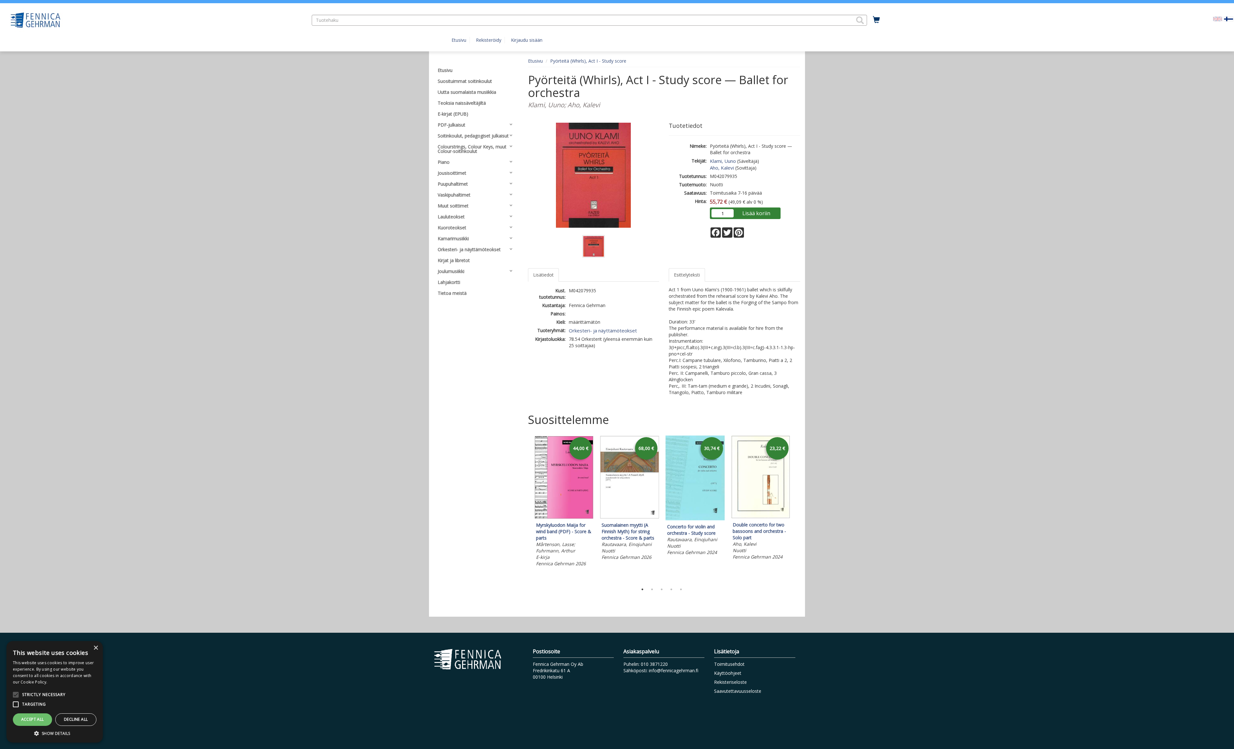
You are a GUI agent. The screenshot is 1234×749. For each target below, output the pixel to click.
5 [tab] (681, 589)
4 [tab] (671, 589)
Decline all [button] (76, 719)
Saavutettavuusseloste (737, 691)
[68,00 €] (629, 517)
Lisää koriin (756, 213)
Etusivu (459, 40)
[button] (860, 20)
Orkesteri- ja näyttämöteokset (603, 330)
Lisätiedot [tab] (543, 275)
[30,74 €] (695, 518)
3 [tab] (661, 589)
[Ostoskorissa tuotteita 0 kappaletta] (876, 19)
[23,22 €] (760, 517)
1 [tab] (642, 589)
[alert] (54, 692)
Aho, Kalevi (722, 167)
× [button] (95, 648)
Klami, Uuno (723, 161)
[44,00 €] (564, 517)
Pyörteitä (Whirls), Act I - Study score (588, 61)
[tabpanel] (564, 502)
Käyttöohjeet (727, 673)
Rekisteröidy (488, 40)
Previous (526, 508)
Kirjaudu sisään (526, 40)
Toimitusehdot (729, 664)
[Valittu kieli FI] (1228, 18)
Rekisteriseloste (730, 682)
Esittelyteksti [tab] (687, 275)
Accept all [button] (32, 719)
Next (797, 508)
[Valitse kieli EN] (1217, 18)
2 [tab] (652, 589)
